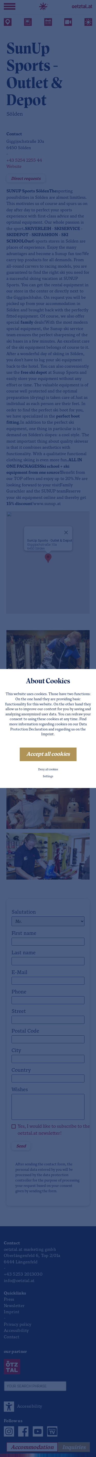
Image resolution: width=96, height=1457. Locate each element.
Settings (48, 776)
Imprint (47, 734)
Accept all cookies (48, 754)
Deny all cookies (48, 769)
